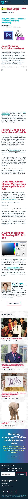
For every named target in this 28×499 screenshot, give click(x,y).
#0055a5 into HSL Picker (13, 267)
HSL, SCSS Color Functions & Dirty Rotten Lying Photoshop (13, 20)
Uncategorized (16, 27)
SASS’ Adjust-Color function (8, 199)
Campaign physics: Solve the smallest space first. (13, 422)
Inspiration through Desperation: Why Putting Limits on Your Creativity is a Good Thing (13, 365)
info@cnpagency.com (9, 481)
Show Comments (14, 303)
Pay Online (16, 495)
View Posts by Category (7, 12)
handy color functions (14, 150)
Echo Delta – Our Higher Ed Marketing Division (14, 496)
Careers (20, 495)
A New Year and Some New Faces (11, 338)
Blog (3, 9)
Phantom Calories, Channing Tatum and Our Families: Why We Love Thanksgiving (13, 394)
